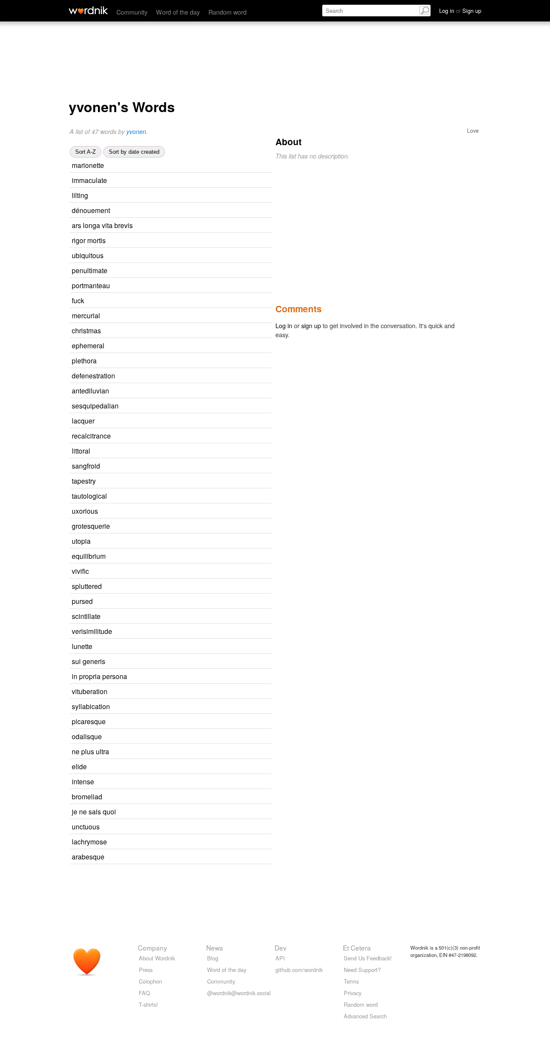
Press (146, 970)
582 (194, 346)
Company (152, 947)
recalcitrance (91, 435)
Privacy (352, 993)
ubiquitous (88, 255)
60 (205, 812)
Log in (283, 325)
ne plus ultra (90, 751)
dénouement (91, 210)
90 (195, 181)
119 (190, 616)
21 (199, 526)
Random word (227, 11)
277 (205, 376)
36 (198, 752)
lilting (80, 195)
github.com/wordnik (299, 970)
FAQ (144, 993)
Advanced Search (365, 1016)
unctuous (86, 826)
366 (208, 406)
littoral (81, 450)
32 (192, 165)
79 (195, 496)
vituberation (89, 691)
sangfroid (86, 465)
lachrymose (89, 841)
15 (177, 571)
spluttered (87, 586)
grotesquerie (91, 525)
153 (174, 301)
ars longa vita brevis (102, 225)
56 (184, 481)
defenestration (93, 375)
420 (186, 361)
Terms (351, 981)
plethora (84, 360)
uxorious (85, 510)
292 (200, 286)
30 (194, 241)
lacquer (83, 420)
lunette (82, 646)
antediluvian (90, 390)
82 (194, 556)
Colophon (150, 981)
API (280, 958)
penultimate (89, 270)
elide (79, 766)
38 (189, 331)
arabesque (88, 856)
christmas (86, 330)
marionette (88, 165)
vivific (80, 571)
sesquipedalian (95, 405)
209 (197, 271)
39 (177, 196)
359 (199, 391)
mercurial (86, 315)
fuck (78, 300)
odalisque (87, 736)
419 (193, 256)
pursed (82, 601)
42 (199, 211)
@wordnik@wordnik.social (239, 993)
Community (131, 11)
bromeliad (87, 796)
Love (473, 130)
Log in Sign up (460, 10)
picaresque (89, 721)
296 (189, 827)
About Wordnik (157, 958)
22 (199, 436)
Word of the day (178, 11)
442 (202, 632)
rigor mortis (89, 240)
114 (180, 451)
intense (83, 781)
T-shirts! (148, 1004)
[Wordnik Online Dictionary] (88, 10)
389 (190, 316)
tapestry (84, 480)
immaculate (89, 180)
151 (187, 511)
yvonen (136, 131)
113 (176, 767)
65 (183, 782)
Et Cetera (357, 947)
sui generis (88, 661)
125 (190, 466)
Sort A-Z (85, 152)
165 (194, 857)
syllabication (91, 706)
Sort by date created (134, 152)
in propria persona (99, 676)
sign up (311, 325)
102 (180, 541)
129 (195, 722)
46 (183, 421)
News (214, 947)
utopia (81, 540)
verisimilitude (92, 631)
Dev (281, 947)
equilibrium (89, 556)
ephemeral (88, 345)
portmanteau (91, 285)
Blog (212, 958)
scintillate (86, 616)
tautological (89, 495)
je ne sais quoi (94, 811)
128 (191, 737)
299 (197, 842)
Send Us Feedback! (368, 958)
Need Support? (362, 970)
